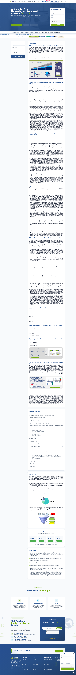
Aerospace (35, 669)
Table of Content (14, 47)
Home (12, 32)
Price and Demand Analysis (48, 659)
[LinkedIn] (12, 666)
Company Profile (46, 666)
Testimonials (24, 664)
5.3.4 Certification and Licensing (36, 458)
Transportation (27, 32)
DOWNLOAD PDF (57, 24)
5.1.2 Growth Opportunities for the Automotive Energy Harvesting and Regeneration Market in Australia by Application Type (47, 449)
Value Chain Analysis (47, 667)
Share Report (42, 36)
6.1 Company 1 (32, 461)
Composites (35, 666)
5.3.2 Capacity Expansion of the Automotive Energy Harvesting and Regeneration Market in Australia (45, 455)
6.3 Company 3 (32, 464)
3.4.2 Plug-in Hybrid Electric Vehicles (36, 435)
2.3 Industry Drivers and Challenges (35, 420)
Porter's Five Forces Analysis (48, 669)
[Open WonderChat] (73, 672)
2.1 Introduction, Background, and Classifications (37, 417)
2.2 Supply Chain (32, 418)
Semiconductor (35, 662)
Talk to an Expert (34, 24)
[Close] (73, 653)
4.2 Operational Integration (34, 441)
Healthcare (35, 667)
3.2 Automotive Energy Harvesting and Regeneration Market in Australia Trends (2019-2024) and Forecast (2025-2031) (46, 426)
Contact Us (24, 667)
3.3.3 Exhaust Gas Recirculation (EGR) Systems (38, 431)
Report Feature (15, 45)
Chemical (34, 659)
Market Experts (24, 662)
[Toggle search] (65, 1)
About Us (23, 661)
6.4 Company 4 (32, 466)
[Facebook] (17, 666)
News (23, 672)
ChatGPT (48, 36)
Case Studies (24, 659)
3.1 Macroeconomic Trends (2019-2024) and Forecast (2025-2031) (40, 423)
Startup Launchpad (25, 669)
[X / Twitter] (14, 666)
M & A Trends (46, 661)
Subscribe (59, 628)
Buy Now (13, 50)
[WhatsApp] (19, 666)
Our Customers (24, 666)
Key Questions (14, 52)
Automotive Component (34, 32)
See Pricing (26, 24)
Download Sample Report (16, 24)
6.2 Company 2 (32, 463)
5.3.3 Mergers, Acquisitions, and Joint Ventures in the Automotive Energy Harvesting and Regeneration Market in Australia (46, 457)
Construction (35, 661)
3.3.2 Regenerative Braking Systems (36, 430)
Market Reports (46, 662)
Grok (56, 36)
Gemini (52, 36)
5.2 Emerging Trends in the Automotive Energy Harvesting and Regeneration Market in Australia (43, 451)
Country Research (17, 32)
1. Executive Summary (32, 413)
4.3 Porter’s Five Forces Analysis (35, 443)
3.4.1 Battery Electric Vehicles (35, 434)
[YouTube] (12, 668)
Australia (22, 32)
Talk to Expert (61, 36)
